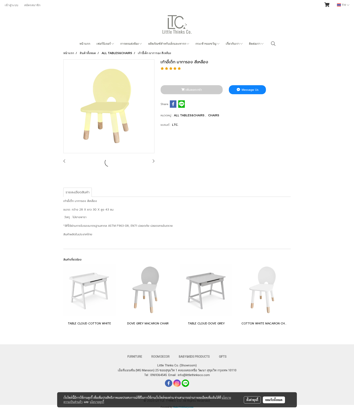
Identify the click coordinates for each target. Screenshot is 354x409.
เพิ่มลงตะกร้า (193, 90)
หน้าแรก (84, 43)
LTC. (175, 124)
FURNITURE (134, 356)
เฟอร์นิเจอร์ (103, 43)
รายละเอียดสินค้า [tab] (78, 192)
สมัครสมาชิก (32, 5)
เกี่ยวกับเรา (233, 43)
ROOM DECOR (160, 356)
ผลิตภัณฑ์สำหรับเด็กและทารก (167, 43)
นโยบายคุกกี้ (97, 402)
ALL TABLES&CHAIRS (189, 115)
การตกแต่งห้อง (129, 43)
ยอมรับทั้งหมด (274, 400)
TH (344, 5)
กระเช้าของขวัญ (206, 43)
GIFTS (223, 356)
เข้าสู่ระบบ (11, 5)
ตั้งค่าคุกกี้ (252, 400)
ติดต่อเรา (255, 43)
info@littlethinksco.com (193, 375)
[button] (273, 44)
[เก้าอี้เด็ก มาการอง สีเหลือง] (109, 106)
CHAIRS (213, 115)
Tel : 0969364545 (156, 375)
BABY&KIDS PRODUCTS (194, 356)
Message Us (250, 90)
